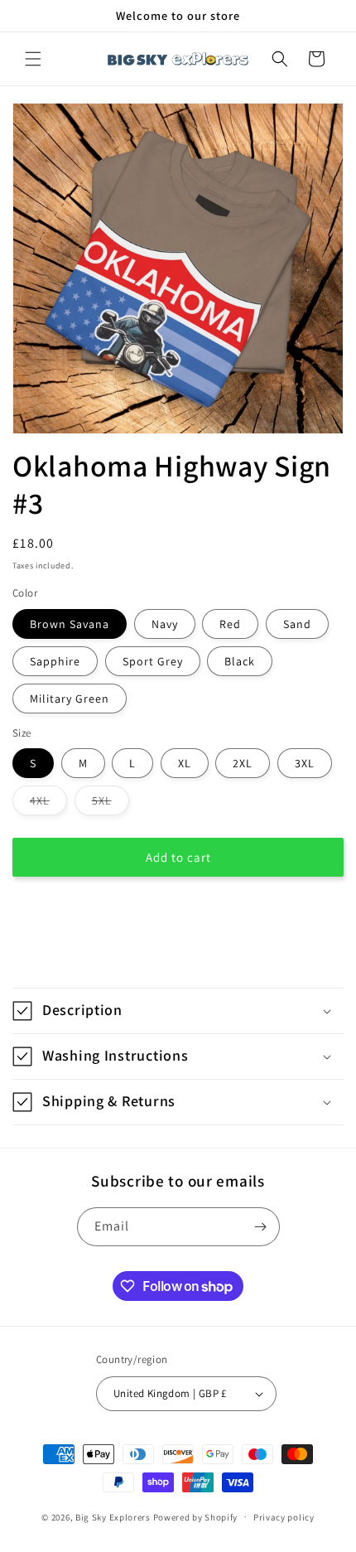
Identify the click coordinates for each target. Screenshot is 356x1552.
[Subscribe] (261, 1226)
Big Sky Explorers (113, 1516)
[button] (33, 59)
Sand (297, 623)
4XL (48, 803)
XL (184, 763)
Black (239, 661)
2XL (243, 763)
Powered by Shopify (195, 1516)
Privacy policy (284, 1517)
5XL (110, 803)
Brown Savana (69, 623)
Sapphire (55, 661)
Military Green (69, 698)
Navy (165, 623)
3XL (305, 763)
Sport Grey (153, 661)
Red (230, 623)
